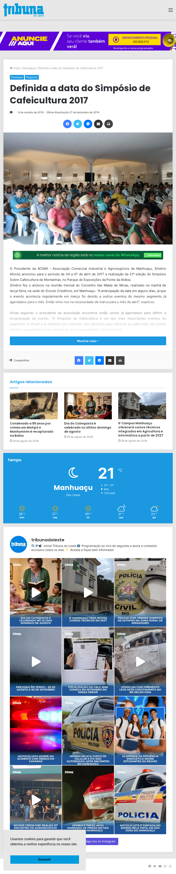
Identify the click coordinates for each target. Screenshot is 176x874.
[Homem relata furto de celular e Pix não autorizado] (88, 730)
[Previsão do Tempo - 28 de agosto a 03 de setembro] (36, 661)
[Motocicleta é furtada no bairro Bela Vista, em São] (140, 799)
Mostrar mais (87, 341)
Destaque (29, 68)
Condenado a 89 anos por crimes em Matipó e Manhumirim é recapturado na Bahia (31, 429)
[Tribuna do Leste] (23, 10)
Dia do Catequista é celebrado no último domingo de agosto (87, 427)
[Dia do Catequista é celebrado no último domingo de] (36, 592)
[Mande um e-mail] (11, 112)
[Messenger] (88, 124)
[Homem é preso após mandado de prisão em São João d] (88, 799)
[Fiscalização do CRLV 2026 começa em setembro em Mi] (88, 661)
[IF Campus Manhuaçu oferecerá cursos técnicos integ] (88, 592)
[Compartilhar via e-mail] (98, 124)
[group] (88, 41)
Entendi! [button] (44, 859)
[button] (11, 849)
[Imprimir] (108, 124)
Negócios (32, 77)
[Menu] (170, 11)
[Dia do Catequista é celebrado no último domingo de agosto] (88, 405)
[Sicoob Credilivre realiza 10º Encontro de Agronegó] (36, 799)
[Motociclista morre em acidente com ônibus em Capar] (36, 730)
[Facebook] (67, 124)
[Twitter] (77, 124)
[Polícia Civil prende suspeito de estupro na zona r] (140, 592)
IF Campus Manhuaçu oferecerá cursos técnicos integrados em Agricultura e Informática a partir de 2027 (140, 429)
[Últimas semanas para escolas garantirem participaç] (140, 730)
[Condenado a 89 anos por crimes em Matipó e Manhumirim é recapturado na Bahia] (34, 405)
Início (16, 68)
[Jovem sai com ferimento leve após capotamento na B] (140, 661)
